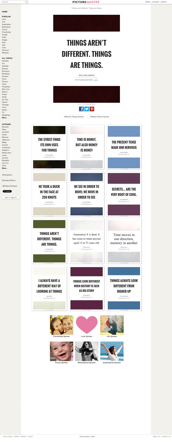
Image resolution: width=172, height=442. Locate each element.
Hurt (4, 42)
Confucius (6, 148)
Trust (4, 107)
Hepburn (5, 150)
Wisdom (5, 53)
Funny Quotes (61, 363)
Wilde (4, 142)
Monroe (5, 137)
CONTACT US (166, 436)
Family (4, 35)
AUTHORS (155, 2)
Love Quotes (86, 336)
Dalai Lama (6, 153)
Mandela (5, 160)
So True (5, 100)
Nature (4, 92)
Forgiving (6, 87)
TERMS (16, 436)
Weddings (6, 115)
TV (3, 112)
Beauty (5, 69)
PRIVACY (24, 436)
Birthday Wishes (8, 180)
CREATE (164, 2)
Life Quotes (112, 336)
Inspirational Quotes (112, 363)
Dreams (5, 76)
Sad (3, 45)
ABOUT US (156, 436)
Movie (4, 110)
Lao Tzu (5, 163)
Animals (5, 61)
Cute (4, 48)
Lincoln (5, 158)
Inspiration (6, 24)
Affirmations (7, 175)
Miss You (5, 89)
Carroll (5, 145)
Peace (4, 94)
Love (4, 19)
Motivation (6, 27)
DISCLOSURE (7, 436)
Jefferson (6, 140)
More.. (4, 118)
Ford (4, 166)
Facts (4, 79)
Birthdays (6, 74)
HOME (4, 12)
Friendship (6, 32)
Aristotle (5, 132)
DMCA (31, 436)
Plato (4, 129)
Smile (4, 97)
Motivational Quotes (86, 363)
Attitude (5, 66)
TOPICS (147, 2)
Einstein (5, 127)
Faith (4, 37)
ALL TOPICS (7, 58)
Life (3, 22)
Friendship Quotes (61, 336)
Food (4, 84)
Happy (4, 40)
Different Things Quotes (74, 117)
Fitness (5, 81)
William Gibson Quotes (99, 117)
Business (6, 71)
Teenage (5, 105)
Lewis (4, 155)
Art (3, 63)
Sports (4, 102)
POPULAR (6, 17)
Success (5, 50)
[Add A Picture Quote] (11, 197)
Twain (4, 135)
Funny (4, 29)
